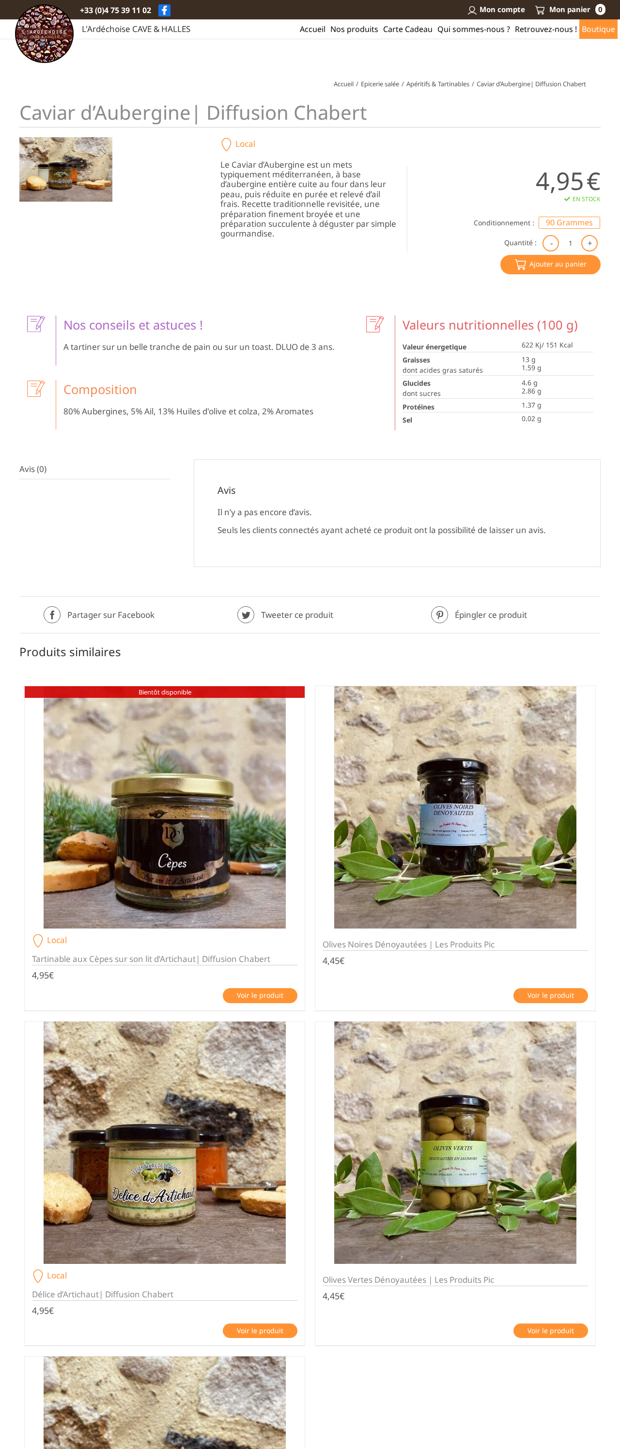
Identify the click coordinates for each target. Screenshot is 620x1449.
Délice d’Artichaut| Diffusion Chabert (102, 1294)
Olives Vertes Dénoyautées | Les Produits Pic (408, 1279)
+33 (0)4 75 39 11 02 (115, 10)
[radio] (569, 223)
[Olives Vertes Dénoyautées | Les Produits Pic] (455, 1143)
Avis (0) (32, 468)
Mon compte (502, 9)
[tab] (94, 469)
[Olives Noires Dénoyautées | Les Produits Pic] (455, 807)
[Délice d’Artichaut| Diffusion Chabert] (165, 1143)
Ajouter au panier (558, 263)
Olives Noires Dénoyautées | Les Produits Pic (409, 944)
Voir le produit (260, 995)
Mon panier (575, 9)
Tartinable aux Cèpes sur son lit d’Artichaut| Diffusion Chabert (151, 958)
